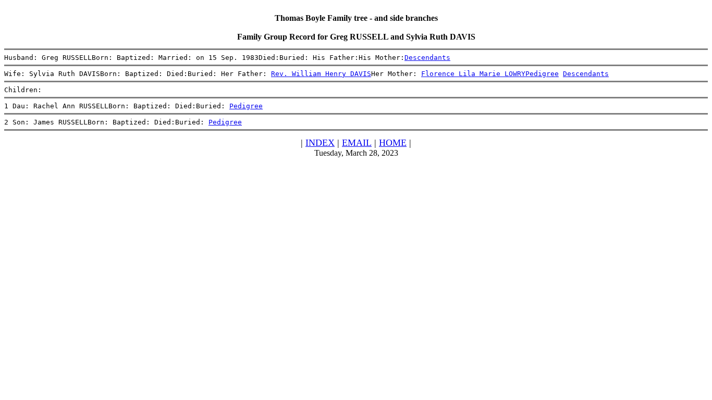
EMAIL (357, 143)
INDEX (320, 143)
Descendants (427, 57)
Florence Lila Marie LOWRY (473, 74)
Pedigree (542, 74)
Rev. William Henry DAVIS (321, 74)
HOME (393, 143)
